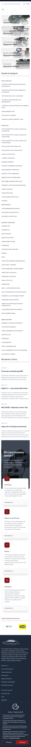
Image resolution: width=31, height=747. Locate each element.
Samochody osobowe (7, 685)
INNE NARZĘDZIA (6, 204)
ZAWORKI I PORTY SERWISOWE (10, 173)
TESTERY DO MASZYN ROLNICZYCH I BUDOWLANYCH (11, 100)
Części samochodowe (7, 669)
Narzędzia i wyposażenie (8, 682)
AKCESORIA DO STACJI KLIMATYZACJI (12, 150)
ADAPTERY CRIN (6, 334)
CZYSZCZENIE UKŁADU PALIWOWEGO (12, 309)
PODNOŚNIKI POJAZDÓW (9, 276)
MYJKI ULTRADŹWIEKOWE (9, 346)
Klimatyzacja (4, 675)
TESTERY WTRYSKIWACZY (9, 327)
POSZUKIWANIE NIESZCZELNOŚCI (11, 208)
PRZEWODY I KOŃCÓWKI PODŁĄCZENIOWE (14, 185)
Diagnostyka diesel (6, 678)
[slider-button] (3, 627)
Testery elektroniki (6, 672)
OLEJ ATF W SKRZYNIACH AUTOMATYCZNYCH (14, 292)
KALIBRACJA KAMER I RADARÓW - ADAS (12, 119)
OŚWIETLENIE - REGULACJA (9, 272)
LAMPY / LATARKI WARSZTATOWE (11, 288)
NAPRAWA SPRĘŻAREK (8, 162)
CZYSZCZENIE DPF (6, 342)
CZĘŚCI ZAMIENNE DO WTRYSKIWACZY (12, 330)
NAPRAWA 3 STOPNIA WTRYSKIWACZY (12, 323)
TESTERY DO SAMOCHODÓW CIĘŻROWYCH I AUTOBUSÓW (14, 91)
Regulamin (4, 700)
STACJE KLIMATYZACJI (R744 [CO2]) (11, 146)
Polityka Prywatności (15, 738)
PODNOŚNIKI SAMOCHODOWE (10, 299)
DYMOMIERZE (5, 245)
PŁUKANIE (4, 200)
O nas (2, 696)
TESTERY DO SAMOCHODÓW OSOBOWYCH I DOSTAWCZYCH (14, 85)
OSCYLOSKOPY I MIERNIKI (9, 115)
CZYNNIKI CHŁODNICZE (8, 158)
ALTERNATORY (6, 230)
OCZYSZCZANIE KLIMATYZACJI (10, 197)
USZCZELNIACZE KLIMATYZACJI (10, 212)
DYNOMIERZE (5, 338)
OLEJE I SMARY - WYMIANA (9, 264)
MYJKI (3, 257)
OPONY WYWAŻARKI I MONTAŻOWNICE (13, 268)
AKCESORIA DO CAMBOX (8, 354)
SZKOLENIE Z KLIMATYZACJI (9, 216)
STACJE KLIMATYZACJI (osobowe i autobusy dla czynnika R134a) (14, 135)
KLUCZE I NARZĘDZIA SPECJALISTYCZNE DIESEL (14, 350)
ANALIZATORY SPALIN (8, 237)
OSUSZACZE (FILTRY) (7, 193)
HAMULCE (4, 253)
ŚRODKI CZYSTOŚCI (7, 280)
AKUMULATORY (6, 226)
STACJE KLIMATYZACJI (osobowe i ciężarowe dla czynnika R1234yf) (14, 141)
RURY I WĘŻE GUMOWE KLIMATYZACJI (12, 181)
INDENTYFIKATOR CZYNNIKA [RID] (11, 177)
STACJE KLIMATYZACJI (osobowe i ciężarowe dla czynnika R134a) (14, 130)
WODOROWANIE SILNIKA (8, 313)
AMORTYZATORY (6, 233)
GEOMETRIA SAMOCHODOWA (10, 249)
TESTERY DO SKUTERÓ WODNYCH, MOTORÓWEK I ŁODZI (15, 106)
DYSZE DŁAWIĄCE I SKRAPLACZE (10, 169)
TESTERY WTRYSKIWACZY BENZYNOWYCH (13, 261)
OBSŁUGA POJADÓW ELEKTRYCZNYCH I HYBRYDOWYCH (12, 304)
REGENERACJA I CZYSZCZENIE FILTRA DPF (13, 296)
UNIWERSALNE (5, 284)
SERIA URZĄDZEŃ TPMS (8, 111)
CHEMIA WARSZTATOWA (8, 241)
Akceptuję (22, 742)
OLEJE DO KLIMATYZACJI (8, 154)
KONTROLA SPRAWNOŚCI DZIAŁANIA (12, 165)
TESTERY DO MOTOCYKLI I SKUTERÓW (12, 96)
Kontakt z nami (5, 693)
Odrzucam (9, 742)
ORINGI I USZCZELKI (7, 189)
